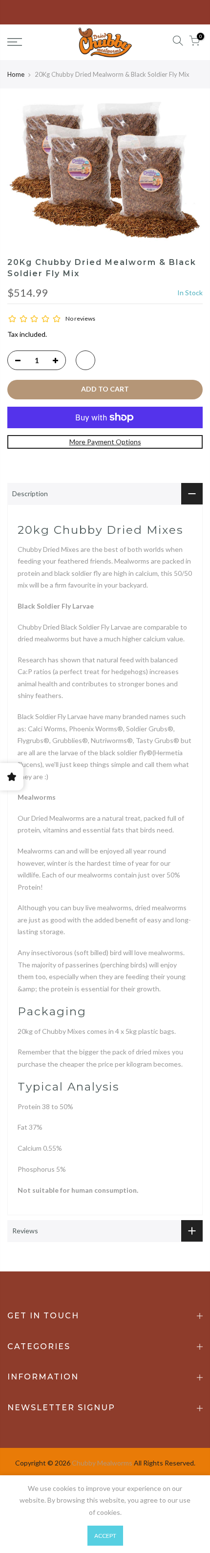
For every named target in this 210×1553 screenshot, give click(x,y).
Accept (105, 1535)
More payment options (105, 441)
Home (15, 74)
